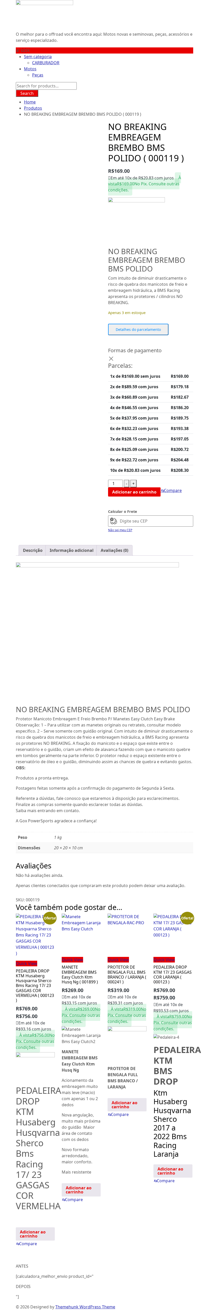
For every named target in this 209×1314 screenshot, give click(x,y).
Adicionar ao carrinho (134, 492)
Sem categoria (38, 56)
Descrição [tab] (33, 550)
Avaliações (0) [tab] (114, 550)
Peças (37, 75)
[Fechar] (111, 359)
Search (27, 93)
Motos (30, 69)
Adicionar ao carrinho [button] (33, 1234)
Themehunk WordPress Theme (85, 1307)
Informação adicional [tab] (72, 550)
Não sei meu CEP (120, 530)
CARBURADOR (45, 63)
